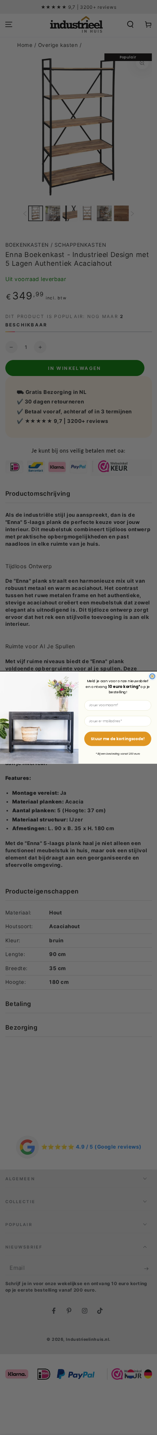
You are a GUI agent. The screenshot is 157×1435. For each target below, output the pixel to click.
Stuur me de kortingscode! (118, 738)
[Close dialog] (152, 676)
